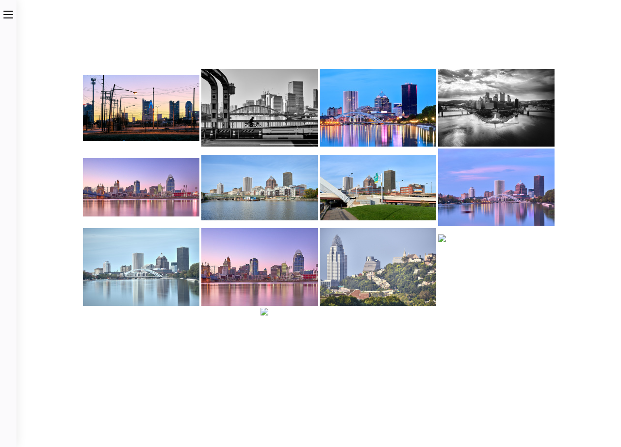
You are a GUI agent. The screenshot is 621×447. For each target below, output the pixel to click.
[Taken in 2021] (496, 267)
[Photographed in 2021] (378, 108)
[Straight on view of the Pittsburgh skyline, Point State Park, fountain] (496, 108)
